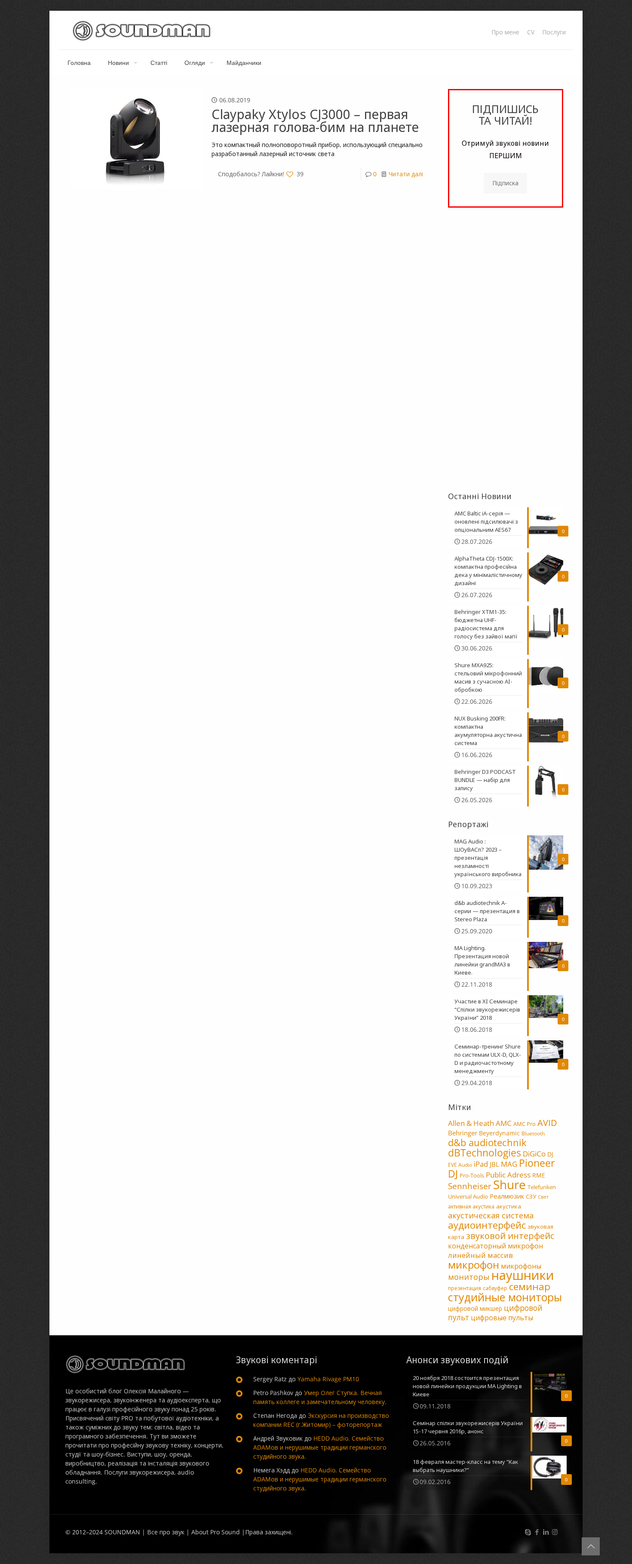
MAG (509, 1164)
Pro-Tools (472, 1175)
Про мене (505, 32)
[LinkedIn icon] (546, 1531)
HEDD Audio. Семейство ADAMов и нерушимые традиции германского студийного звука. (320, 1447)
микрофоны (521, 1266)
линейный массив (480, 1255)
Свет (543, 1197)
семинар (529, 1286)
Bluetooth (533, 1133)
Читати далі (406, 174)
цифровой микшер (475, 1308)
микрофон (473, 1264)
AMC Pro (524, 1124)
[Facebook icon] (537, 1531)
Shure (509, 1184)
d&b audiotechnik (487, 1142)
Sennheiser (469, 1186)
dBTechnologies (484, 1152)
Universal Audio (468, 1196)
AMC (504, 1123)
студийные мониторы (505, 1297)
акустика (508, 1206)
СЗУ (531, 1196)
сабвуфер (495, 1288)
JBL (494, 1164)
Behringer (462, 1133)
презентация (464, 1288)
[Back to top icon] (591, 1546)
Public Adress (508, 1174)
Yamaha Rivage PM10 (328, 1379)
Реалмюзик (507, 1196)
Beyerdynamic (499, 1133)
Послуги (554, 32)
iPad (481, 1164)
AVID (547, 1123)
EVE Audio (460, 1164)
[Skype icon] (528, 1531)
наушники (522, 1275)
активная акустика (471, 1206)
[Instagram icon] (555, 1531)
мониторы (469, 1277)
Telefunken (542, 1187)
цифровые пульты (502, 1317)
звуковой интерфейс (510, 1236)
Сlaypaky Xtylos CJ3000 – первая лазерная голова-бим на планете (315, 120)
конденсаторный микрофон (495, 1246)
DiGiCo (534, 1154)
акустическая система (491, 1215)
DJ (550, 1154)
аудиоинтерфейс (487, 1224)
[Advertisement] (505, 349)
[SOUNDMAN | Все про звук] (142, 30)
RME (538, 1175)
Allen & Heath (471, 1123)
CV (530, 32)
